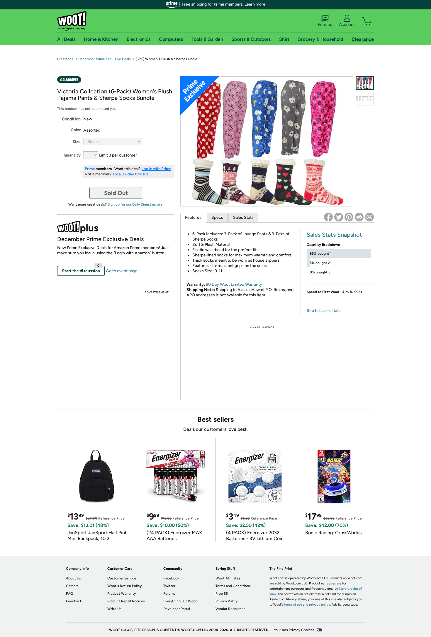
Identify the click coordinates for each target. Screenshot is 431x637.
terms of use (293, 604)
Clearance (65, 59)
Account (347, 24)
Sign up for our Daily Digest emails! (136, 204)
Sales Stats (243, 217)
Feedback (74, 601)
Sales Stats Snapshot (334, 234)
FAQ (69, 593)
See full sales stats (324, 310)
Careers (72, 586)
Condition (71, 119)
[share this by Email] (369, 217)
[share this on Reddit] (359, 217)
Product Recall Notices (126, 601)
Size (76, 141)
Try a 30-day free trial (131, 174)
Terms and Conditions (233, 586)
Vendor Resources (230, 609)
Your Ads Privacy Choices (294, 630)
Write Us (114, 609)
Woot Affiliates (228, 578)
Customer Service (121, 578)
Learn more (255, 4)
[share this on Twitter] (338, 217)
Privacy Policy (226, 601)
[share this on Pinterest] (349, 217)
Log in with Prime (156, 169)
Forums (325, 24)
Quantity (72, 155)
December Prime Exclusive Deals (104, 59)
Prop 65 (222, 593)
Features (193, 217)
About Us (73, 578)
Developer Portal (176, 609)
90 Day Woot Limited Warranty (234, 284)
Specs (217, 217)
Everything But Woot (180, 601)
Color (76, 129)
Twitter (169, 586)
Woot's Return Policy (124, 586)
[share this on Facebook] (328, 217)
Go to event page (122, 270)
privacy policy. (320, 604)
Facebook (171, 578)
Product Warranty (121, 593)
